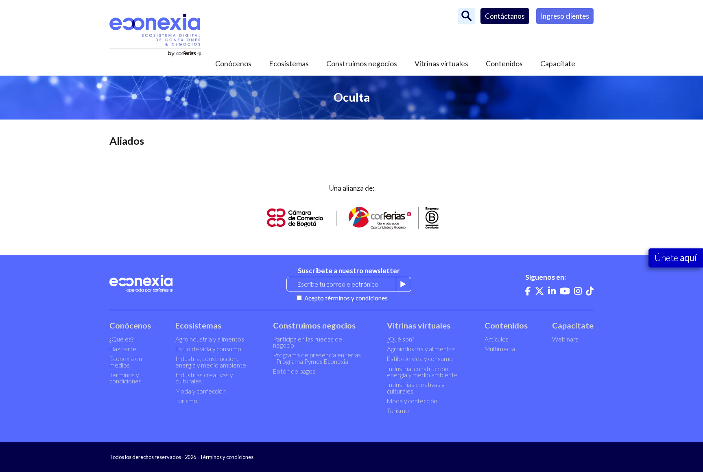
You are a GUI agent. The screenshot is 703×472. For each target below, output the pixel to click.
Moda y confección (200, 391)
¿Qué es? (121, 339)
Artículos (497, 339)
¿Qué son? (400, 339)
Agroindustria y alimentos (209, 339)
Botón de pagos (294, 371)
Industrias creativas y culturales (204, 378)
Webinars (565, 339)
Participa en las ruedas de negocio (307, 342)
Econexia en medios (125, 361)
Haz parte (122, 348)
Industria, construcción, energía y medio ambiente (210, 361)
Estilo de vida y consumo (208, 348)
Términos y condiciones (125, 378)
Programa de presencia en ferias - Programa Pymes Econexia (317, 358)
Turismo (186, 401)
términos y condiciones (356, 298)
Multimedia (500, 348)
